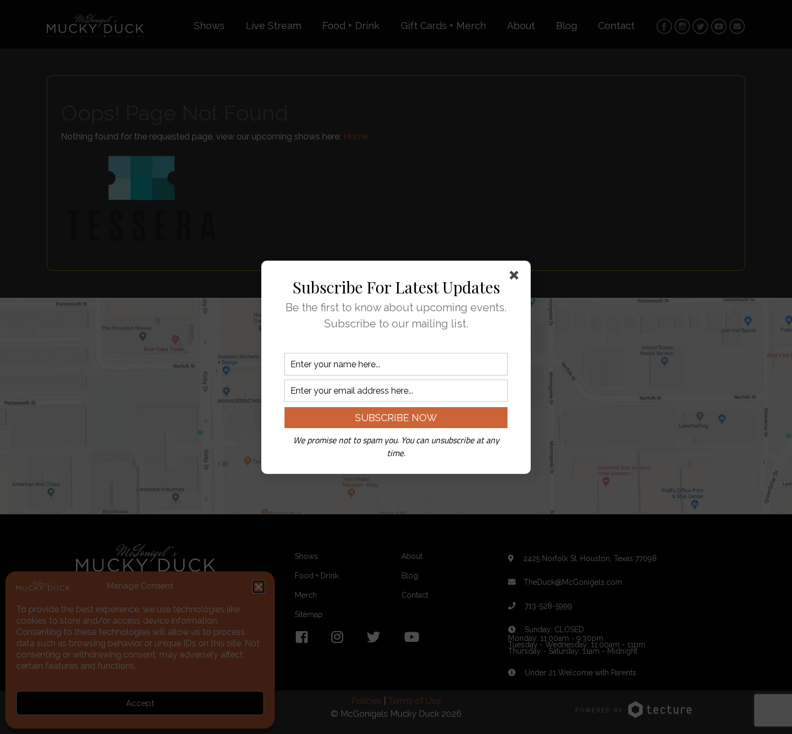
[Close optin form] (516, 277)
